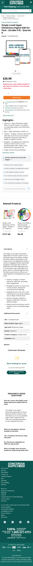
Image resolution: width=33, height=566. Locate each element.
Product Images (16, 73)
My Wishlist (4, 472)
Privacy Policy (5, 499)
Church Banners (6, 513)
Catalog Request (6, 476)
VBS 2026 (4, 517)
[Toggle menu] (2, 2)
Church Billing (5, 482)
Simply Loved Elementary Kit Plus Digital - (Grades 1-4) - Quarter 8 (9, 225)
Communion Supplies (7, 509)
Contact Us (4, 474)
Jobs (2, 478)
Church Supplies (6, 507)
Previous (3, 223)
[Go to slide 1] (15, 71)
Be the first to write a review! (16, 372)
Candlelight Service (7, 511)
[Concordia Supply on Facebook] (5, 522)
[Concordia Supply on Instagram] (12, 522)
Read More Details (8, 152)
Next (29, 223)
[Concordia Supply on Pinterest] (20, 522)
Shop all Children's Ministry (10, 22)
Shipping (3, 493)
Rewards (4, 501)
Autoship (4, 480)
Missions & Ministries (7, 491)
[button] (16, 249)
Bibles (3, 515)
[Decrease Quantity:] (4, 93)
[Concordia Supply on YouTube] (28, 522)
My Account (4, 468)
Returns (3, 495)
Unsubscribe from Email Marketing (12, 497)
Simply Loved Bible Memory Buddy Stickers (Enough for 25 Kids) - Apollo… (24, 225)
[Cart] (31, 2)
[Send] (28, 189)
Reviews (3, 484)
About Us (4, 488)
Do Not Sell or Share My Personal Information (15, 505)
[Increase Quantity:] (12, 93)
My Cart (3, 470)
